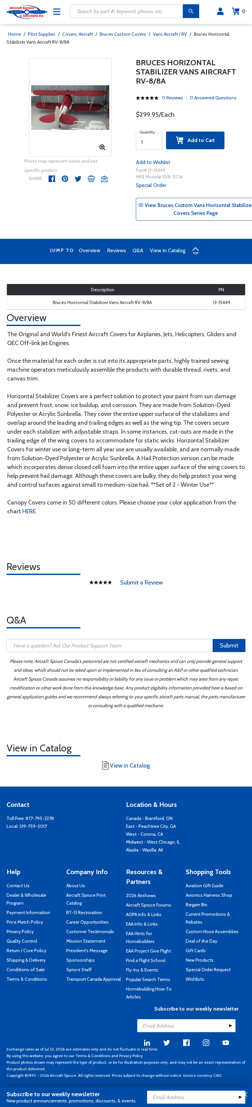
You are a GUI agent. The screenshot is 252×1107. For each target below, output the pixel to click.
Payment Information (28, 912)
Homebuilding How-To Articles (149, 993)
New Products (200, 960)
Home (14, 34)
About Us (75, 886)
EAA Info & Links (142, 924)
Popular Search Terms (148, 979)
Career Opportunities (87, 922)
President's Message (87, 950)
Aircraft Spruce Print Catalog (86, 899)
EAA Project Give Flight (148, 951)
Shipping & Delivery (26, 960)
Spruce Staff (79, 970)
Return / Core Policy (26, 950)
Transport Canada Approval (93, 979)
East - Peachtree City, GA (151, 826)
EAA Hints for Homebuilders (140, 937)
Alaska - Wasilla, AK (144, 850)
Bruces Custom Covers (123, 34)
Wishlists (195, 979)
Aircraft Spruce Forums (148, 905)
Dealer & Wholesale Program (26, 899)
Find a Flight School (145, 960)
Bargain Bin (196, 905)
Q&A (138, 250)
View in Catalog (167, 250)
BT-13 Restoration (84, 912)
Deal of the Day (201, 941)
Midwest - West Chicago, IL (153, 842)
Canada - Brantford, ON (149, 818)
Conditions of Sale (26, 970)
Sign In (220, 11)
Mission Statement (85, 941)
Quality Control (22, 941)
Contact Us (18, 886)
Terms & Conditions (27, 979)
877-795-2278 (40, 818)
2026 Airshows (141, 895)
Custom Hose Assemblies (212, 931)
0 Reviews (172, 97)
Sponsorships (80, 960)
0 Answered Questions (213, 97)
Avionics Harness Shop (209, 895)
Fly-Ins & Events (142, 970)
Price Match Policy (25, 922)
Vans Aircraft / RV (170, 34)
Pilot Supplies (41, 34)
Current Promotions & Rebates (208, 918)
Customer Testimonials (90, 931)
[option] (70, 107)
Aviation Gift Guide (204, 886)
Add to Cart (199, 140)
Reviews (116, 250)
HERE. (29, 511)
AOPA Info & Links (143, 914)
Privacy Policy (20, 931)
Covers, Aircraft (77, 34)
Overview (89, 250)
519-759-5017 (33, 826)
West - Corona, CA (144, 834)
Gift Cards (196, 950)
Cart (243, 11)
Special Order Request (208, 970)
